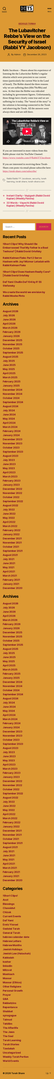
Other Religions (12, 986)
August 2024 (10, 406)
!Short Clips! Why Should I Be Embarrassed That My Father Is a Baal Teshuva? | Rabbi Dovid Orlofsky (25, 247)
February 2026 (11, 331)
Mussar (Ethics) (12, 982)
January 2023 (11, 484)
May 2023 (9, 468)
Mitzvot (7, 970)
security (36, 178)
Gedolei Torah (27, 23)
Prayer (7, 994)
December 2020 (12, 588)
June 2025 (9, 365)
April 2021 (9, 571)
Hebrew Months (12, 945)
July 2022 (9, 509)
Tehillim (7, 1023)
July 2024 (9, 410)
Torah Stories (11, 1044)
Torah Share (18, 1073)
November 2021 (12, 542)
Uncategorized (12, 1052)
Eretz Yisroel (10, 924)
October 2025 (11, 348)
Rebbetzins (9, 1003)
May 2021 (8, 567)
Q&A (5, 998)
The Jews (8, 1032)
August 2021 (10, 555)
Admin (17, 54)
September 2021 (13, 550)
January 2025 (11, 385)
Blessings (8, 903)
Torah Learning (12, 1040)
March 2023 (10, 476)
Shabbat (8, 1011)
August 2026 (10, 311)
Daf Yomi (8, 920)
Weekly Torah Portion (16, 1056)
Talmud (7, 1019)
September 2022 (13, 501)
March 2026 (10, 327)
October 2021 (11, 546)
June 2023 (9, 464)
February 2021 (11, 579)
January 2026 (11, 336)
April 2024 (9, 422)
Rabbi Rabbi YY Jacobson (19, 178)
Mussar (7, 978)
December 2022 (12, 488)
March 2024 (10, 426)
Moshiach (8, 974)
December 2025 (12, 340)
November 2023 (12, 443)
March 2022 (10, 526)
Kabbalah (8, 957)
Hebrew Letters (12, 941)
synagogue (9, 1015)
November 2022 (12, 493)
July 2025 (9, 360)
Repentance (10, 1007)
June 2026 (9, 319)
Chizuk (7, 912)
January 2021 (11, 583)
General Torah (11, 932)
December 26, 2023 (37, 54)
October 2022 (11, 497)
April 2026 (9, 323)
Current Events (12, 916)
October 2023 (11, 447)
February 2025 (11, 381)
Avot (5, 899)
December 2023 (12, 439)
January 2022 (11, 534)
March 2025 (10, 377)
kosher (7, 961)
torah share (21, 181)
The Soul (8, 1036)
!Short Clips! (10, 895)
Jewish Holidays (12, 949)
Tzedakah (9, 1048)
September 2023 (13, 451)
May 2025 (9, 369)
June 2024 (9, 414)
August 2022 (10, 505)
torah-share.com (36, 181)
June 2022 (9, 513)
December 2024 (12, 389)
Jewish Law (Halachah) (16, 953)
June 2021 (9, 563)
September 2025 (13, 352)
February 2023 (11, 480)
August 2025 (10, 356)
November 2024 (12, 393)
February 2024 (11, 431)
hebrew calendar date (16, 937)
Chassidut (9, 908)
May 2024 (9, 418)
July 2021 (8, 559)
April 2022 (9, 521)
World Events (11, 1060)
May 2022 (9, 517)
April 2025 (9, 373)
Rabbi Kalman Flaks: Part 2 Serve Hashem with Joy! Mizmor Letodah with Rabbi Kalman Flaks (26, 261)
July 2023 (9, 460)
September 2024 (13, 402)
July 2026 (9, 315)
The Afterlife (10, 1027)
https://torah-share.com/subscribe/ (20, 171)
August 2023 (10, 455)
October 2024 (11, 398)
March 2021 (10, 575)
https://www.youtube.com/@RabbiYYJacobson (26, 157)
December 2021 (12, 538)
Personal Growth (13, 990)
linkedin (7, 965)
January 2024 (11, 435)
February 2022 (11, 530)
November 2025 (12, 344)
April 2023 (9, 472)
